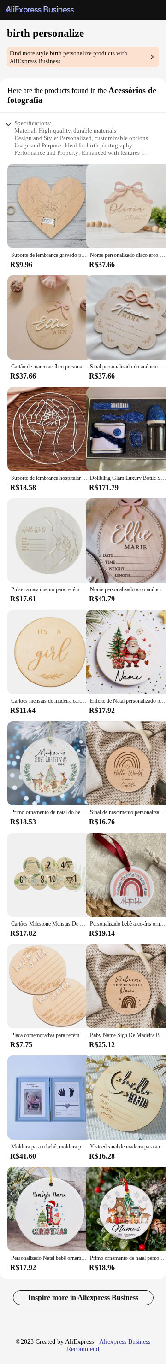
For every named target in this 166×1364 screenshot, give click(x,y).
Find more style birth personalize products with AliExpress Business (68, 57)
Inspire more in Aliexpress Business (83, 1297)
